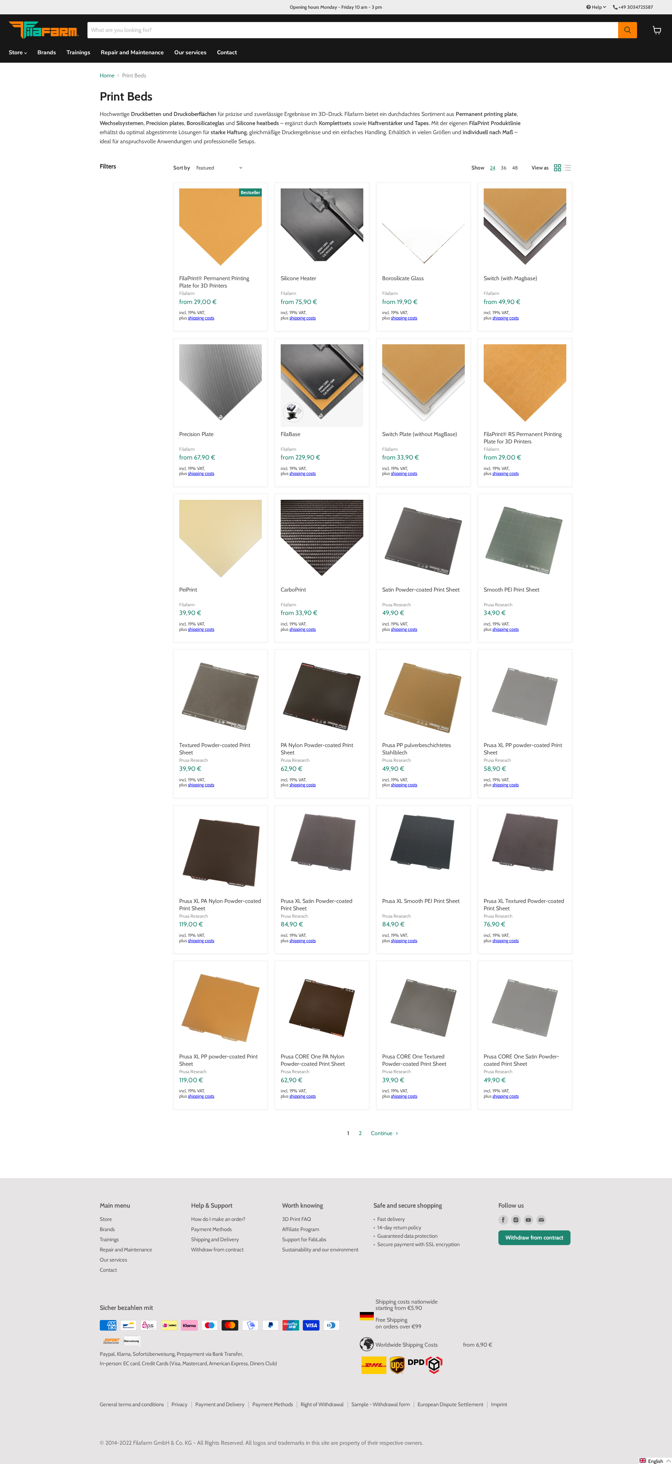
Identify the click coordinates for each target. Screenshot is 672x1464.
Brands (46, 52)
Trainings (78, 52)
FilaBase (290, 434)
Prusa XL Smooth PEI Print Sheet (421, 901)
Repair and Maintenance (132, 52)
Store (106, 1219)
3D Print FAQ (296, 1219)
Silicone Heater (298, 278)
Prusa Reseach (497, 760)
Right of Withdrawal (322, 1404)
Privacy (180, 1404)
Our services (190, 52)
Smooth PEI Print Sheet (511, 589)
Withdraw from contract (217, 1250)
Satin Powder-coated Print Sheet (421, 589)
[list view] (567, 168)
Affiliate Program (300, 1229)
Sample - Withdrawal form (380, 1404)
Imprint (499, 1404)
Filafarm (187, 293)
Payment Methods (211, 1229)
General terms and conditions (132, 1404)
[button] (655, 1461)
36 (503, 168)
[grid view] (557, 168)
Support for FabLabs (304, 1239)
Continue (382, 1133)
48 (515, 168)
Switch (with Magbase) (510, 278)
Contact (227, 52)
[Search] (627, 30)
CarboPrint (293, 589)
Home (107, 75)
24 (492, 168)
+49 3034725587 (635, 7)
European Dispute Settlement (450, 1404)
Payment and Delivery (220, 1404)
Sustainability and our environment (320, 1250)
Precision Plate (196, 434)
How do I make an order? (218, 1219)
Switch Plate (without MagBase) (419, 434)
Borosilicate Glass (403, 278)
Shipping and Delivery (215, 1239)
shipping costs (201, 317)
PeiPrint (188, 589)
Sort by (181, 168)
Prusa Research (396, 604)
